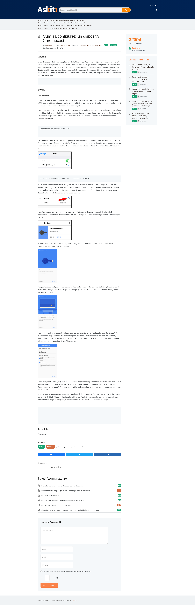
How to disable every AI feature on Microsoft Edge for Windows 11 (143, 67)
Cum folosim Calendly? (50, 495)
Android (52, 23)
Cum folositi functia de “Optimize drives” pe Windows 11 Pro (140, 79)
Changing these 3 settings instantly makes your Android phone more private (70, 510)
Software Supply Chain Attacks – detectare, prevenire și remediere (141, 115)
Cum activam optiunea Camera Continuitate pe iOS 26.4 (62, 500)
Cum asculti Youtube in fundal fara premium (58, 505)
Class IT (74, 600)
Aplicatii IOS (59, 25)
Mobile (46, 20)
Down (51, 447)
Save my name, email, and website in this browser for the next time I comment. (67, 571)
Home (40, 20)
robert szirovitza (64, 45)
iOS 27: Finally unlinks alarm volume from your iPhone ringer (143, 91)
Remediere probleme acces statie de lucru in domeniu (62, 486)
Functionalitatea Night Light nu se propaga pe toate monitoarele (65, 491)
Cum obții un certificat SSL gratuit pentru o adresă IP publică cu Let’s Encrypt (142, 103)
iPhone (52, 20)
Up (42, 447)
